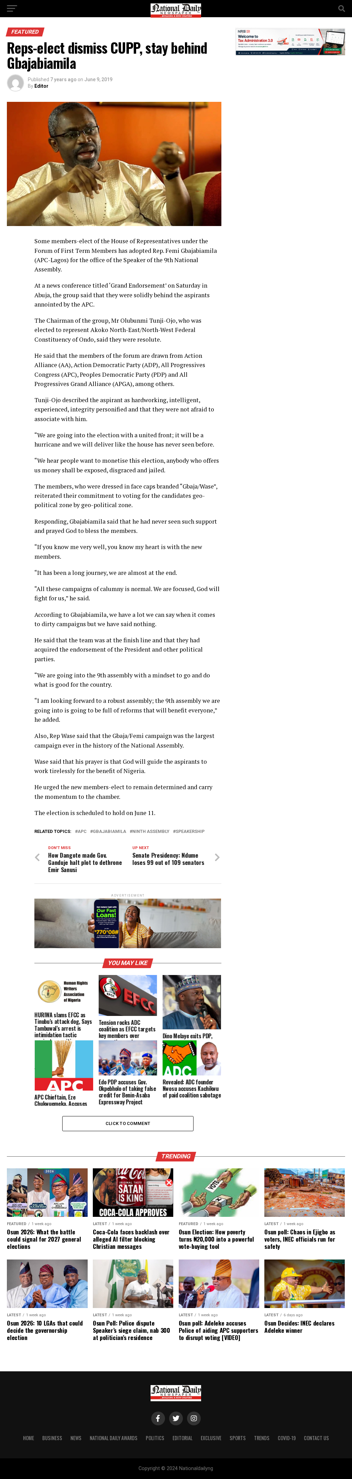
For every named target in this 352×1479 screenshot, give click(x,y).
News (75, 1438)
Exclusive (211, 1438)
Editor (41, 86)
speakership (190, 831)
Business (52, 1438)
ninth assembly (150, 831)
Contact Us (316, 1438)
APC (82, 831)
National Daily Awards (114, 1438)
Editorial (182, 1438)
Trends (262, 1438)
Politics (155, 1438)
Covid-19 (287, 1438)
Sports (238, 1438)
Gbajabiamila (109, 831)
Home (28, 1438)
